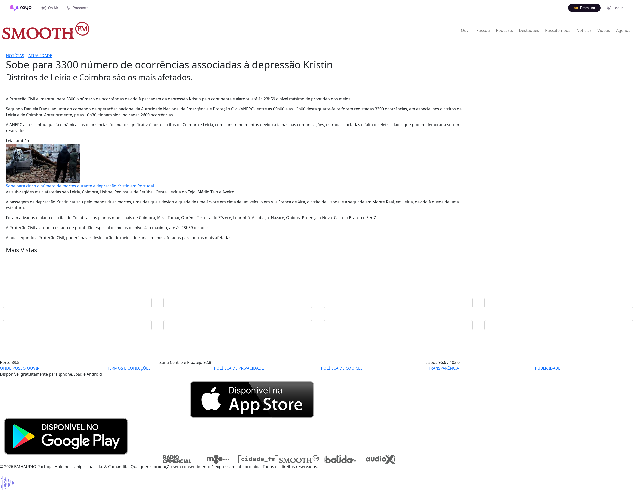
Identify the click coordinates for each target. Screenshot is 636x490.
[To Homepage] (21, 8)
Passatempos (557, 30)
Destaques (529, 30)
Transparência (443, 368)
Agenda (623, 30)
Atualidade (40, 55)
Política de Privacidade (239, 368)
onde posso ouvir (19, 368)
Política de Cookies (342, 368)
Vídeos (603, 30)
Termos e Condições (129, 368)
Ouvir (466, 30)
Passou (483, 30)
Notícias (584, 30)
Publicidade (547, 368)
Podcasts (504, 30)
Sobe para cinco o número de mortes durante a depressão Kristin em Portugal (80, 186)
